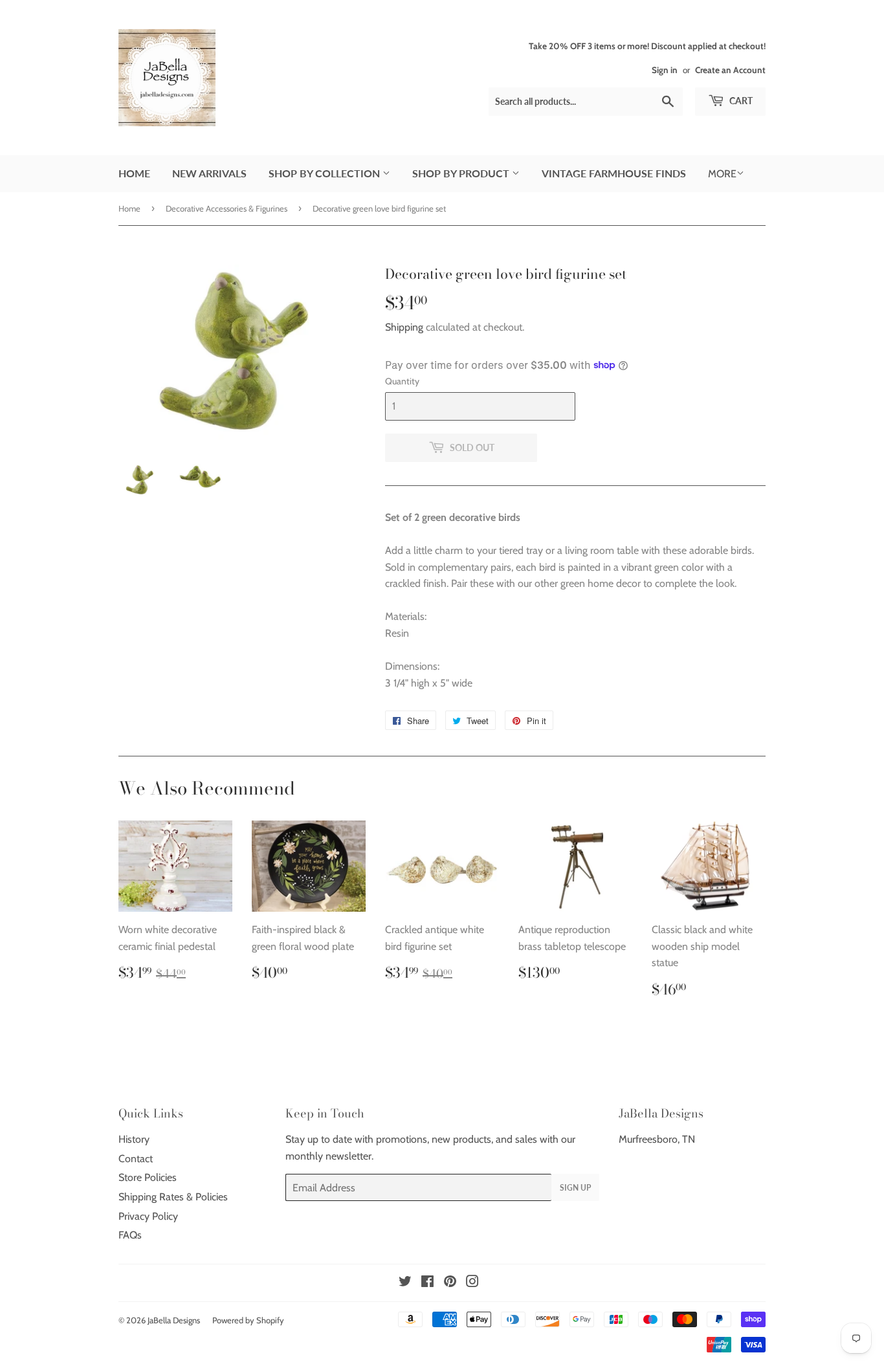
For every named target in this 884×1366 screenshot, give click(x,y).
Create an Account (730, 70)
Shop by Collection (325, 173)
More (722, 174)
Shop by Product (462, 173)
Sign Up (575, 1188)
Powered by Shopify (248, 1320)
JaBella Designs (174, 1320)
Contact (135, 1158)
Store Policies (147, 1177)
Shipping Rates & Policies (173, 1197)
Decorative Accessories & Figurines (226, 208)
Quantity (402, 381)
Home (134, 173)
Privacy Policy (148, 1216)
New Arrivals (209, 173)
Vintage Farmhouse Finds (614, 173)
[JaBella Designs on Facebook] (427, 1283)
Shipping (404, 327)
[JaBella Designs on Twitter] (405, 1283)
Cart (740, 100)
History (133, 1139)
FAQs (130, 1235)
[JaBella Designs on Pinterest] (450, 1283)
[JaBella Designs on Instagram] (472, 1283)
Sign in (665, 70)
